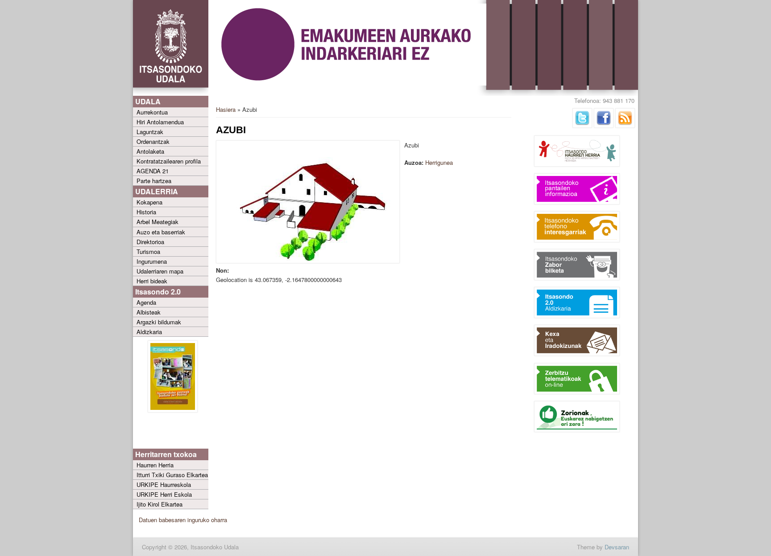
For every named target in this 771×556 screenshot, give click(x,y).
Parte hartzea (154, 180)
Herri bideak (152, 281)
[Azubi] (308, 261)
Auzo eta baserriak (161, 232)
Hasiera (226, 109)
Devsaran (617, 547)
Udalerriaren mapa (160, 271)
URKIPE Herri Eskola (164, 494)
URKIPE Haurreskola (164, 484)
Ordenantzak (153, 141)
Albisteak (149, 312)
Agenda (146, 302)
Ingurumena (152, 261)
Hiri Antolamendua (160, 122)
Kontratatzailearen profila (169, 161)
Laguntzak (150, 131)
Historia (146, 212)
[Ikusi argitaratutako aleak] (173, 410)
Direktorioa (150, 241)
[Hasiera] (170, 94)
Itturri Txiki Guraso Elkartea (172, 474)
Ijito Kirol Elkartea (159, 504)
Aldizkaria (149, 331)
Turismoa (148, 251)
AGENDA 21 (153, 171)
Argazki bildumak (159, 322)
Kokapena (149, 202)
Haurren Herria (155, 465)
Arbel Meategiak (157, 221)
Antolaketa (150, 151)
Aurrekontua (152, 112)
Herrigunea (439, 162)
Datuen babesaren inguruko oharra (183, 519)
